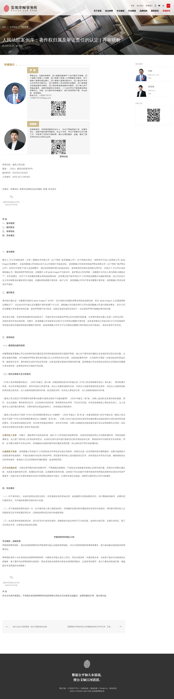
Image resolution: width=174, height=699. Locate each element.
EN (168, 6)
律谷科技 (113, 688)
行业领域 (132, 11)
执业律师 (109, 11)
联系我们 (149, 6)
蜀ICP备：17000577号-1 (69, 688)
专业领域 (120, 11)
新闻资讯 (155, 11)
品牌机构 (143, 11)
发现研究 (166, 11)
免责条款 (84, 688)
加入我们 (140, 6)
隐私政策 (94, 688)
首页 (132, 6)
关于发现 (97, 11)
